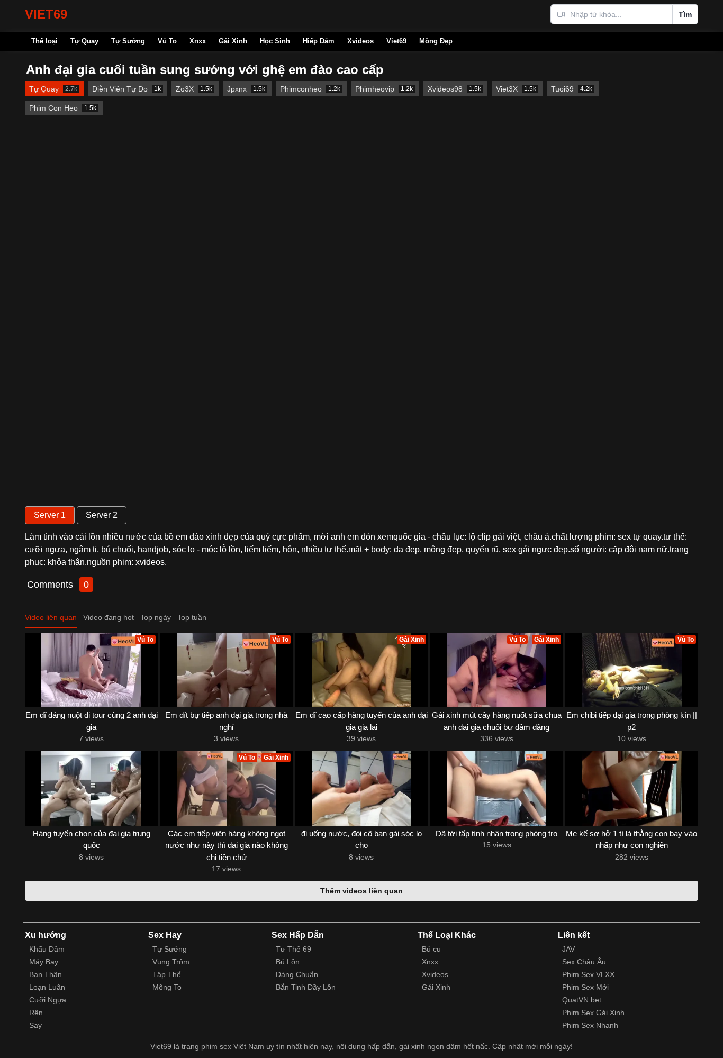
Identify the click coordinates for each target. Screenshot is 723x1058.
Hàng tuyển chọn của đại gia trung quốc (91, 839)
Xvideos (360, 41)
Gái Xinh (233, 41)
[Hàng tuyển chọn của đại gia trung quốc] (91, 788)
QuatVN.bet (581, 1000)
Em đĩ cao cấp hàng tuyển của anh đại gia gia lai (361, 721)
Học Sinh (275, 41)
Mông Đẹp (436, 41)
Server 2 (102, 514)
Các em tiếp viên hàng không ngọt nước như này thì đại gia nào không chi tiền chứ (226, 845)
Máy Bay (43, 961)
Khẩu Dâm (47, 949)
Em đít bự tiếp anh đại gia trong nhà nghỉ (226, 721)
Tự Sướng (128, 41)
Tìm (685, 14)
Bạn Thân (45, 974)
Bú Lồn (288, 961)
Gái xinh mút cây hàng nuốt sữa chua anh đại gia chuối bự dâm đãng (497, 721)
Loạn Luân (47, 987)
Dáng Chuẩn (297, 974)
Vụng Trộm (170, 961)
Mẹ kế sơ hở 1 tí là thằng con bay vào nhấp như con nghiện (631, 839)
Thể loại (44, 41)
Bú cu (431, 949)
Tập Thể (166, 974)
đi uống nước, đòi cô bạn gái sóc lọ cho (361, 839)
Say (35, 1025)
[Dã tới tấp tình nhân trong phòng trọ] (496, 788)
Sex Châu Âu (584, 961)
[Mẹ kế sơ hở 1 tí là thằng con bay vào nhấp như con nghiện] (631, 788)
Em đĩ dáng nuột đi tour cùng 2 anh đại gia (91, 721)
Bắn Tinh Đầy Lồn (306, 987)
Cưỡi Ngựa (47, 1000)
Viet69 (396, 41)
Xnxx (197, 41)
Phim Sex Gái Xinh (593, 1012)
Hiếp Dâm (319, 41)
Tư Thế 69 (293, 949)
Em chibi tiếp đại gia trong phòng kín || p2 (631, 721)
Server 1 (50, 514)
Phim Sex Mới (585, 987)
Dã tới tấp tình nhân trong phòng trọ (496, 833)
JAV (568, 949)
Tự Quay (84, 41)
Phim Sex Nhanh (590, 1025)
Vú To (167, 41)
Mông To (167, 987)
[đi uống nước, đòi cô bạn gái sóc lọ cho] (361, 788)
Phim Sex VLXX (588, 974)
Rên (36, 1012)
